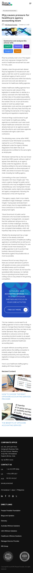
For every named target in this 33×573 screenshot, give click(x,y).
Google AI (8, 51)
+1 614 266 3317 (12, 473)
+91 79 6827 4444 (7, 460)
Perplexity (18, 46)
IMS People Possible (11, 24)
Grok (26, 46)
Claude (17, 51)
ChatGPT (8, 46)
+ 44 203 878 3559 (13, 469)
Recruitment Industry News (9, 10)
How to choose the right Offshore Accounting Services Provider (16, 396)
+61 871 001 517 (11, 478)
